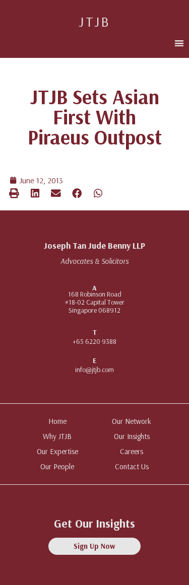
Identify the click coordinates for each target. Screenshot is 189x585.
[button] (179, 43)
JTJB (94, 21)
